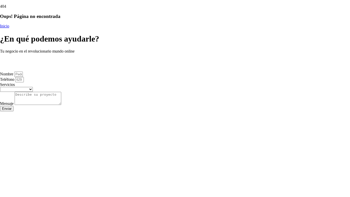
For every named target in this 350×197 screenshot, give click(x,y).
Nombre (7, 74)
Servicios (7, 84)
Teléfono (7, 79)
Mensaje (7, 103)
